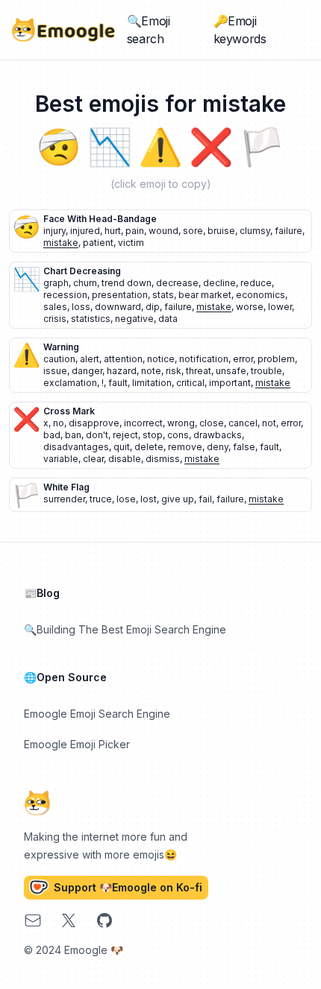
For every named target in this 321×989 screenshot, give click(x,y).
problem (276, 358)
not (269, 423)
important (230, 382)
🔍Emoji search (148, 29)
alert (89, 358)
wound (163, 230)
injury (54, 230)
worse (250, 306)
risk (173, 370)
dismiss (163, 458)
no (58, 423)
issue (55, 370)
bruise (221, 230)
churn (85, 282)
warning (61, 347)
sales (55, 306)
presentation (120, 294)
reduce (256, 282)
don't (97, 434)
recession (65, 294)
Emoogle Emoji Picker (77, 744)
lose (126, 499)
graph (56, 282)
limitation (152, 382)
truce (101, 499)
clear (93, 458)
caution (59, 358)
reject (125, 434)
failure (288, 230)
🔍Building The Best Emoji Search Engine (125, 629)
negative (134, 318)
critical (190, 382)
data (168, 318)
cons (178, 434)
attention (123, 358)
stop (153, 434)
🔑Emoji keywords (240, 29)
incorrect (143, 423)
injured (85, 230)
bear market (204, 294)
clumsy (255, 230)
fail (205, 499)
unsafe (231, 370)
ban (73, 434)
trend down (127, 282)
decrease (177, 282)
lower (280, 306)
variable (60, 458)
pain (134, 230)
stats (163, 294)
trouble (266, 370)
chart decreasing (82, 271)
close (211, 423)
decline (219, 282)
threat (198, 370)
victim (131, 242)
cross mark (69, 411)
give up (177, 499)
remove (185, 446)
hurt (113, 230)
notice (161, 358)
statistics (90, 318)
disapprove (94, 423)
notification (203, 358)
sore (193, 230)
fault (118, 382)
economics (260, 294)
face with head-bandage (100, 218)
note (151, 370)
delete (148, 446)
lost (148, 499)
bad (51, 434)
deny (217, 446)
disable (124, 458)
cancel (243, 423)
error (243, 358)
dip (153, 306)
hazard (122, 370)
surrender (64, 499)
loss (81, 306)
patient (98, 242)
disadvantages (76, 446)
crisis (54, 318)
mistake (60, 242)
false (244, 446)
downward (118, 306)
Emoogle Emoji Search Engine (97, 713)
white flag (66, 487)
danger (87, 370)
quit (121, 446)
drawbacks (217, 434)
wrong (181, 423)
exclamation (70, 382)
